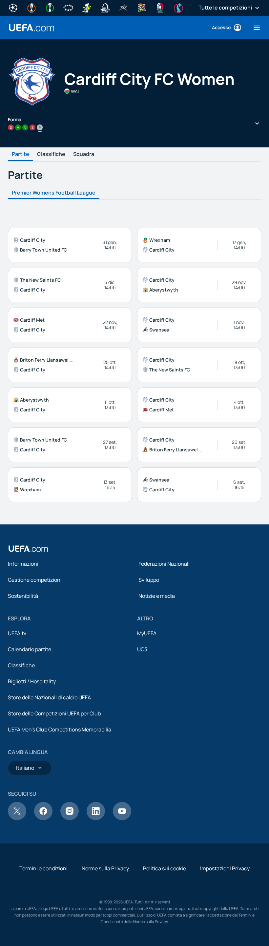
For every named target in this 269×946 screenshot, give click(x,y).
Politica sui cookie (164, 868)
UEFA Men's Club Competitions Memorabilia (59, 729)
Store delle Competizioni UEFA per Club (54, 713)
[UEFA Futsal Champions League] (123, 7)
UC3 (142, 649)
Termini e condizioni (43, 868)
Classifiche (51, 154)
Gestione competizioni (35, 579)
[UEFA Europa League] (31, 7)
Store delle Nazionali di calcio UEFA (49, 697)
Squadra (83, 154)
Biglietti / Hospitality (32, 681)
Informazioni (23, 563)
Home (31, 27)
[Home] (28, 548)
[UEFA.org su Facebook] (43, 818)
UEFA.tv (17, 633)
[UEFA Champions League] (13, 7)
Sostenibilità (23, 595)
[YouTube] (122, 818)
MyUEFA (146, 633)
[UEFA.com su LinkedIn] (96, 818)
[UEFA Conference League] (50, 7)
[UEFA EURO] (160, 7)
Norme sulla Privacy (105, 868)
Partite (20, 154)
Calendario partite (29, 649)
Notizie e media (156, 595)
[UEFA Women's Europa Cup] (86, 7)
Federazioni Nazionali (164, 563)
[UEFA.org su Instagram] (69, 818)
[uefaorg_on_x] (17, 818)
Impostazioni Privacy (225, 868)
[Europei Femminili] (178, 7)
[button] (254, 27)
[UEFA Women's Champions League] (68, 7)
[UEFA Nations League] (141, 7)
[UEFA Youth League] (105, 7)
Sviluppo (148, 579)
